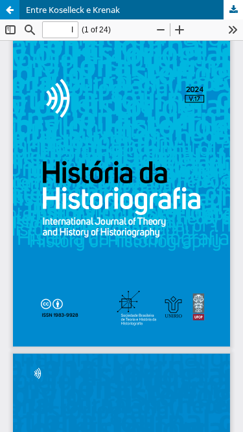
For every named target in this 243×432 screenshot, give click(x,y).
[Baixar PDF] (233, 9)
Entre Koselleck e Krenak (73, 10)
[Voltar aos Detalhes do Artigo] (9, 9)
